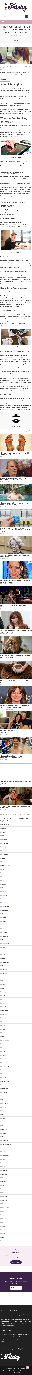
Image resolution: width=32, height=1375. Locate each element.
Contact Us (11, 1370)
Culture (4, 921)
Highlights (5, 1025)
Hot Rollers (5, 1044)
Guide (3, 995)
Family (4, 947)
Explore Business (16, 1288)
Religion (4, 1159)
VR (3, 1237)
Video (3, 1233)
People (4, 1133)
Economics (5, 932)
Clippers (4, 895)
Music (3, 1114)
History (4, 1029)
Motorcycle (5, 1103)
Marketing (5, 1088)
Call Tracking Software (16, 814)
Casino (4, 876)
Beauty (4, 847)
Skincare (4, 1174)
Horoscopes (5, 1040)
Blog (3, 858)
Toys (3, 1215)
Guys (3, 999)
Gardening (5, 980)
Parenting (4, 1129)
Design (4, 925)
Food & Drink (5, 962)
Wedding (4, 1241)
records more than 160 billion (11, 74)
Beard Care (5, 843)
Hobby (4, 1033)
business (13, 295)
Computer (5, 902)
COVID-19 (5, 910)
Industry (4, 1051)
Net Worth (5, 1122)
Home (3, 1036)
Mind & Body (5, 1096)
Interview (4, 1059)
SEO (3, 1166)
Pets (3, 1137)
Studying (4, 1181)
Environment (5, 943)
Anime (4, 832)
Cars (3, 873)
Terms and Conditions (25, 1370)
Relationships (5, 1155)
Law (3, 1062)
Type (3, 1222)
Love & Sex (5, 1077)
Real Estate (5, 1148)
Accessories (5, 824)
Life (3, 1070)
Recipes (4, 1151)
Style (3, 1185)
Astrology (4, 839)
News (3, 1125)
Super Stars (5, 1189)
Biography (5, 854)
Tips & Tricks (5, 1207)
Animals (4, 828)
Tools (3, 1211)
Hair (3, 1003)
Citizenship (5, 891)
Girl (3, 988)
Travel (4, 1218)
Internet (4, 1055)
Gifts (3, 984)
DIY (3, 928)
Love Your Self (6, 1081)
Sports (4, 1177)
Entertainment (6, 940)
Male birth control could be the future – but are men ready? (25, 818)
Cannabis (4, 869)
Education (5, 936)
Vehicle (4, 1230)
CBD (3, 880)
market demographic (24, 376)
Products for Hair (6, 1144)
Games (4, 977)
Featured (4, 954)
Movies (4, 1107)
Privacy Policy (17, 1372)
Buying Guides (6, 865)
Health (4, 1021)
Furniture (4, 966)
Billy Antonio (5, 67)
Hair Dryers (5, 1010)
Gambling (4, 973)
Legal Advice (5, 1066)
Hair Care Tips (6, 1006)
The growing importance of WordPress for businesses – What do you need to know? (8, 818)
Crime (3, 914)
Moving (4, 1111)
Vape (3, 1226)
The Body (4, 1200)
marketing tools (26, 814)
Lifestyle (4, 1073)
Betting (4, 850)
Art (3, 835)
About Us (5, 1370)
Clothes (4, 899)
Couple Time (5, 906)
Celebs (4, 884)
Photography (5, 1140)
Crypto (4, 917)
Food (3, 958)
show (8, 79)
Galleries (4, 969)
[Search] (26, 16)
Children (4, 888)
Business (19, 67)
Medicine (4, 1092)
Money (4, 1099)
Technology (5, 1196)
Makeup (4, 1085)
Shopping (4, 1170)
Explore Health (16, 1262)
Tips (3, 1204)
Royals (4, 1163)
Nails (3, 1118)
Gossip (4, 992)
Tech (3, 1192)
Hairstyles (5, 1018)
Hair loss (4, 1014)
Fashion (4, 951)
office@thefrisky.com (10, 1345)
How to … (5, 1047)
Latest (17, 1370)
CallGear (15, 409)
